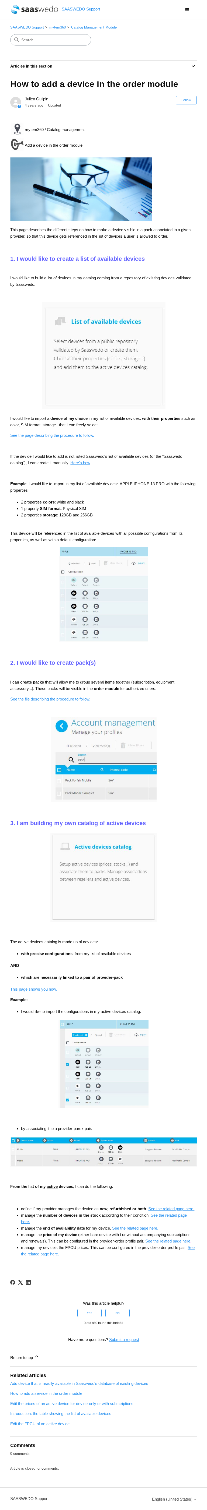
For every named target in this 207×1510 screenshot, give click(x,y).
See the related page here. (171, 1208)
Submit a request (124, 1339)
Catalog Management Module (94, 27)
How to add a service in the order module (46, 1393)
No (117, 1313)
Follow (186, 100)
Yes (89, 1313)
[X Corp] (20, 1282)
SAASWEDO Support (27, 27)
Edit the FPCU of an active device (40, 1423)
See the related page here (167, 1241)
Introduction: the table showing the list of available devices (60, 1413)
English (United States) (173, 1499)
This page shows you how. (33, 989)
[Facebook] (12, 1282)
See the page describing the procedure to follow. (52, 435)
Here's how (80, 462)
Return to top (22, 1357)
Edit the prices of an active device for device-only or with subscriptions (71, 1403)
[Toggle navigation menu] (187, 9)
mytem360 (57, 27)
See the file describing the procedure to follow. (50, 699)
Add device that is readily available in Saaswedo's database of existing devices (79, 1383)
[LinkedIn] (28, 1282)
